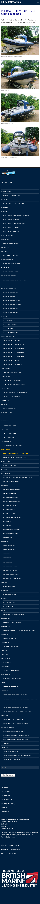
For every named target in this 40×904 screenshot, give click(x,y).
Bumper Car (5, 248)
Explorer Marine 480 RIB (11, 360)
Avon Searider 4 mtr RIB (11, 227)
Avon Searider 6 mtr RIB (11, 219)
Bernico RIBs (5, 240)
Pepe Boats (4, 421)
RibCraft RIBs (5, 473)
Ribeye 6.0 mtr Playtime (10, 497)
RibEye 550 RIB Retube (10, 509)
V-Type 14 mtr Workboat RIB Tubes (14, 703)
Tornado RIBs (5, 675)
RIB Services (5, 792)
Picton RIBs (4, 429)
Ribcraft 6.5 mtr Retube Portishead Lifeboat (17, 477)
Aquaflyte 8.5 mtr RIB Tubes (12, 195)
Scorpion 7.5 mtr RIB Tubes (12, 622)
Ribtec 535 (6, 554)
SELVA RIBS (4, 650)
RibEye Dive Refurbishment (11, 501)
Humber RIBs (5, 389)
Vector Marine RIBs (7, 727)
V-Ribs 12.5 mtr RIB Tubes (11, 687)
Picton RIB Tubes (8, 437)
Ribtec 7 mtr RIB (8, 562)
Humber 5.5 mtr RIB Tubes (11, 397)
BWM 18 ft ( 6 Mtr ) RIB (10, 256)
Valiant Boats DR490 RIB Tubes (13, 719)
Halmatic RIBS (5, 377)
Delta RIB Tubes (8, 328)
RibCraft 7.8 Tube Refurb (11, 481)
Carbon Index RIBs (7, 260)
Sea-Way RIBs (5, 634)
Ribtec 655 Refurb (9, 550)
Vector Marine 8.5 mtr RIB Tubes (13, 731)
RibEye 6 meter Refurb (10, 505)
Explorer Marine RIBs (8, 336)
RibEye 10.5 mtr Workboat (11, 530)
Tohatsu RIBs (5, 667)
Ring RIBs (4, 598)
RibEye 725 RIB (7, 538)
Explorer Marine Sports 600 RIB (13, 356)
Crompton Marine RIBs (8, 288)
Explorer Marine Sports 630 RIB (13, 352)
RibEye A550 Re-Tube (9, 514)
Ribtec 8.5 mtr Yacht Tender (12, 578)
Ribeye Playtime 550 (9, 493)
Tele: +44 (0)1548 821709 (10, 846)
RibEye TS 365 (7, 526)
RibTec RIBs (4, 542)
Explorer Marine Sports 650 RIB (13, 348)
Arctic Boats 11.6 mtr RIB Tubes (13, 203)
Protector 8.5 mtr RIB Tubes (12, 445)
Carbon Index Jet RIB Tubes (11, 264)
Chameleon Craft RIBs (8, 276)
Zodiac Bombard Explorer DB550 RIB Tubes (17, 755)
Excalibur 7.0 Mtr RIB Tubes (12, 372)
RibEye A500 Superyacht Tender (13, 517)
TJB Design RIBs (6, 663)
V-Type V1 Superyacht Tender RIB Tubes (15, 707)
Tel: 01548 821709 (6, 182)
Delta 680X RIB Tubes (9, 320)
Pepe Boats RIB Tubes (9, 425)
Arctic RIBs (4, 199)
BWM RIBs (4, 252)
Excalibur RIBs (5, 368)
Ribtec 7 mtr (7, 558)
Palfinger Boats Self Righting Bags (14, 417)
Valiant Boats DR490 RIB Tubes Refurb (15, 723)
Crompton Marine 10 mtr (11, 300)
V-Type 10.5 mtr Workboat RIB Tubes (15, 695)
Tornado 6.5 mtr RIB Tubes (12, 679)
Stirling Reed (5, 659)
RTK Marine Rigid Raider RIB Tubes (14, 614)
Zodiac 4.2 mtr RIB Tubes (11, 751)
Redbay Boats (5, 449)
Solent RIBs (4, 654)
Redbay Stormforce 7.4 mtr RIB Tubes (15, 453)
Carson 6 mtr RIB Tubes (10, 272)
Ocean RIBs (4, 405)
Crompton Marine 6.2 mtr (12, 304)
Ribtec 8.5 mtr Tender (10, 570)
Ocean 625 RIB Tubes (9, 409)
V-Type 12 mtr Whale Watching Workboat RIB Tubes (20, 699)
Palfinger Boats (6, 413)
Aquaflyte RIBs (6, 191)
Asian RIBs (4, 207)
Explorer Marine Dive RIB (11, 340)
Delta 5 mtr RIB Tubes (10, 324)
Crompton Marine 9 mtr (11, 296)
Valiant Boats (5, 715)
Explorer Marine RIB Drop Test (13, 364)
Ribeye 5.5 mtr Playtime (10, 534)
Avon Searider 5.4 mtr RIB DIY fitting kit (16, 215)
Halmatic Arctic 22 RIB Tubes (12, 381)
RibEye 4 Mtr (7, 522)
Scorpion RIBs (5, 618)
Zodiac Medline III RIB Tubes (12, 759)
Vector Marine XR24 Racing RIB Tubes (15, 739)
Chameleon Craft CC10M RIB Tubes (14, 280)
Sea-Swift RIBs (5, 626)
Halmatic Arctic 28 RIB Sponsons (14, 385)
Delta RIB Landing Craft (11, 332)
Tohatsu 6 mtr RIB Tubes (11, 671)
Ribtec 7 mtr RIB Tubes (10, 566)
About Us (4, 808)
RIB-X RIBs (4, 582)
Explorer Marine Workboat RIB (13, 344)
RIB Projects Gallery (8, 804)
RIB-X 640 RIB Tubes (9, 586)
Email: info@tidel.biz (8, 854)
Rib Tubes (4, 788)
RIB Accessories (6, 800)
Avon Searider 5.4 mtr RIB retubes (14, 223)
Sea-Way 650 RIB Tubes (10, 638)
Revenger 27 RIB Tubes (10, 465)
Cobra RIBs (4, 284)
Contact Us (5, 812)
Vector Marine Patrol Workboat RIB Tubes (17, 735)
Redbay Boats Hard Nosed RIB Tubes (14, 457)
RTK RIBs (3, 610)
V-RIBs (3, 683)
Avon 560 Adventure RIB (11, 232)
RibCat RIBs (4, 469)
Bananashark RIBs (7, 235)
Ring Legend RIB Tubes (10, 606)
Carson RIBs (5, 268)
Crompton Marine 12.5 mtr (12, 308)
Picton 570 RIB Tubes (9, 433)
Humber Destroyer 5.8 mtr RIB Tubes (15, 393)
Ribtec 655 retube (8, 546)
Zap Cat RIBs (5, 743)
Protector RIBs (6, 441)
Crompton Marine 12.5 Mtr (12, 292)
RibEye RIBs (4, 485)
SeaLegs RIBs (5, 642)
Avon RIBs (4, 211)
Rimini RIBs (4, 590)
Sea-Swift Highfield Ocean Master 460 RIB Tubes (19, 630)
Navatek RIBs (5, 401)
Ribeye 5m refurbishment (11, 489)
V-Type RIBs (4, 691)
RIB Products (5, 796)
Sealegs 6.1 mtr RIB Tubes (11, 646)
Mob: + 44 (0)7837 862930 (10, 850)
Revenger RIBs (5, 461)
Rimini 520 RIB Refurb (10, 594)
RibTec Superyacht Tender (11, 574)
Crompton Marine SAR (10, 312)
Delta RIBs (4, 316)
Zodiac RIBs (4, 747)
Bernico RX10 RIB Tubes (10, 244)
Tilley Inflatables (11, 2)
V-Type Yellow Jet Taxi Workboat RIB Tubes (17, 711)
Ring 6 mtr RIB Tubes (9, 602)
